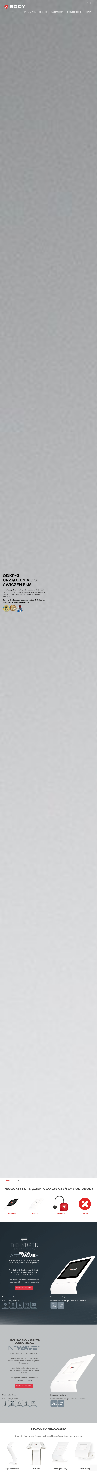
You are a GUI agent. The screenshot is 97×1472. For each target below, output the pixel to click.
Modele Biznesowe (74, 12)
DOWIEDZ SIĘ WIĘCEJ (24, 1288)
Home (7, 1180)
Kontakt (88, 12)
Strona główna (30, 12)
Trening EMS (43, 12)
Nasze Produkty (57, 12)
